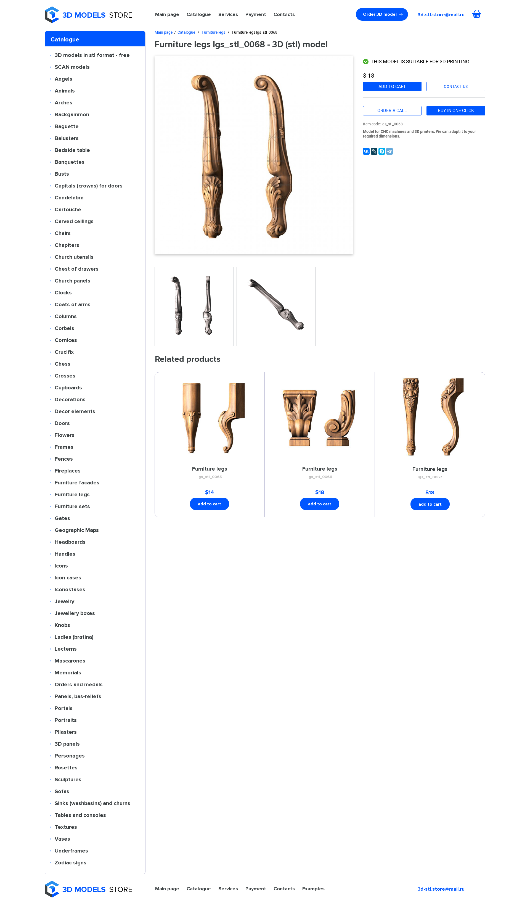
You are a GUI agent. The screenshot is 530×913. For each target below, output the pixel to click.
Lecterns (66, 649)
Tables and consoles (80, 815)
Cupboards (68, 387)
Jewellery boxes (75, 613)
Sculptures (68, 779)
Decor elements (75, 411)
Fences (64, 459)
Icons (61, 566)
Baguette (67, 126)
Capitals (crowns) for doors (89, 186)
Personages (70, 756)
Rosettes (66, 767)
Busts (62, 174)
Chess (62, 364)
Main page (167, 14)
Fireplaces (68, 471)
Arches (63, 102)
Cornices (66, 340)
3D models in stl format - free (92, 55)
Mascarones (70, 661)
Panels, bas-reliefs (78, 696)
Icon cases (68, 577)
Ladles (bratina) (74, 637)
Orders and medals (79, 684)
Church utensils (74, 257)
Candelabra (69, 197)
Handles (65, 554)
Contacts (284, 14)
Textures (66, 827)
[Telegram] (389, 151)
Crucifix (64, 352)
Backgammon (72, 114)
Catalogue (199, 14)
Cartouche (68, 209)
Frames (64, 447)
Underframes (71, 851)
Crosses (65, 376)
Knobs (62, 625)
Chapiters (67, 245)
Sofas (62, 791)
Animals (65, 91)
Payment (255, 14)
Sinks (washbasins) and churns (92, 803)
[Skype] (381, 151)
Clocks (63, 292)
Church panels (72, 281)
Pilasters (66, 732)
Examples (313, 888)
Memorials (68, 672)
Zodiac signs (70, 862)
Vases (62, 839)
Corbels (64, 328)
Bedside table (72, 150)
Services (228, 14)
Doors (62, 423)
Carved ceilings (74, 221)
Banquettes (69, 162)
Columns (66, 316)
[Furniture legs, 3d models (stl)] (254, 155)
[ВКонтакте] (366, 151)
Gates (62, 518)
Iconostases (70, 589)
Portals (64, 708)
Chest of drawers (77, 269)
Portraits (66, 720)
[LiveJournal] (374, 151)
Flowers (65, 435)
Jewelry (64, 601)
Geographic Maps (77, 530)
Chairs (63, 233)
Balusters (67, 138)
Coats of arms (73, 304)
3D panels (67, 744)
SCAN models (72, 67)
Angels (63, 79)
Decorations (70, 399)
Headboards (70, 542)
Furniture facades (77, 482)
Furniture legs (72, 494)
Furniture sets (72, 506)
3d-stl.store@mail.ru (441, 14)
